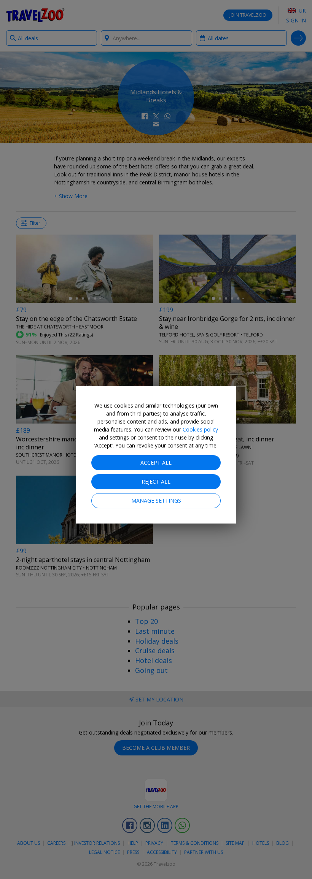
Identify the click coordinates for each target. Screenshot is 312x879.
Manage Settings (156, 500)
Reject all (156, 481)
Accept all (156, 462)
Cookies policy (200, 429)
